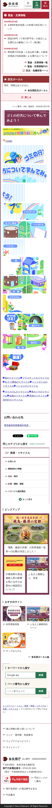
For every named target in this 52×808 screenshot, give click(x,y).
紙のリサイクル (12, 378)
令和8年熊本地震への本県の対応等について (27, 27)
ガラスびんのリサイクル (17, 392)
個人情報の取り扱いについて (20, 729)
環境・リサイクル (38, 706)
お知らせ (12, 461)
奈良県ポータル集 (40, 657)
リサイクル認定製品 (17, 491)
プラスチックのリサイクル (35, 378)
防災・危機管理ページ (37, 70)
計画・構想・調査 (16, 484)
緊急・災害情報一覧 (38, 62)
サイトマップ (12, 747)
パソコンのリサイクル (27, 386)
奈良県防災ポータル (38, 90)
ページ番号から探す (18, 684)
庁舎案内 (10, 795)
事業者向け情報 (15, 469)
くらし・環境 (22, 706)
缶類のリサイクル (18, 396)
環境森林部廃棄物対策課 (17, 425)
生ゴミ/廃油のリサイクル (17, 382)
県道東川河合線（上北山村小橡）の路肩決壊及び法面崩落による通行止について (28, 54)
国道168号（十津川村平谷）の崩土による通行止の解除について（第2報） (27, 40)
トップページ (8, 706)
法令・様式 (13, 476)
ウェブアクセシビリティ (18, 741)
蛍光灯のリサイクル (13, 400)
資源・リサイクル (20, 452)
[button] (28, 4)
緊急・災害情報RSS (37, 66)
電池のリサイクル (38, 396)
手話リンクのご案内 (40, 780)
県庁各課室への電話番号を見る (21, 789)
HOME (9, 141)
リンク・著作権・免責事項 (19, 735)
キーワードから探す (18, 668)
